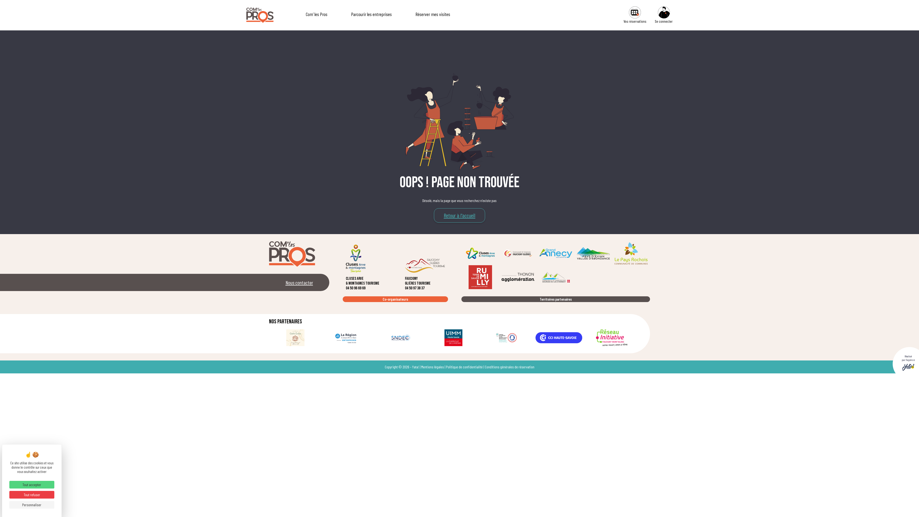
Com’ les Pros (316, 14)
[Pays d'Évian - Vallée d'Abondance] (593, 253)
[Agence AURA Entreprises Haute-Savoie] (348, 337)
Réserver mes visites (432, 14)
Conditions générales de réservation (509, 367)
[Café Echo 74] (295, 337)
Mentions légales (432, 367)
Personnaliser (31, 504)
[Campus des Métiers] (506, 337)
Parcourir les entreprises (371, 14)
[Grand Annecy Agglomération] (555, 253)
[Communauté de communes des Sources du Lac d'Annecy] (555, 277)
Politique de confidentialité (464, 367)
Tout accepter (31, 484)
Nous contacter (299, 282)
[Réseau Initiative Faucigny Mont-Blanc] (611, 337)
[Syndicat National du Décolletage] (401, 337)
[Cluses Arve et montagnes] (480, 253)
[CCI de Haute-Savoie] (558, 337)
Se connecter (664, 21)
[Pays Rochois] (631, 253)
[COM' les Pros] (260, 15)
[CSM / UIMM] (453, 337)
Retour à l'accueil (459, 215)
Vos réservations (634, 21)
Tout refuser (32, 494)
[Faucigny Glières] (518, 253)
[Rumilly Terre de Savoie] (480, 277)
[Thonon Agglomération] (518, 277)
